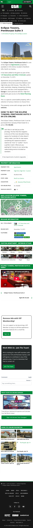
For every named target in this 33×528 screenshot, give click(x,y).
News (12, 490)
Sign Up (6, 334)
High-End (16, 171)
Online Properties (7, 23)
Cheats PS (5, 21)
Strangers (12, 18)
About (3, 520)
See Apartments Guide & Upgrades (15, 157)
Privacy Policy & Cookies (20, 520)
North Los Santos (19, 178)
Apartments (15, 65)
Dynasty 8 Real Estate (24, 182)
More (22, 496)
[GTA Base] (16, 6)
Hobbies (20, 18)
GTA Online (20, 10)
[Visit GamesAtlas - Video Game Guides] (24, 515)
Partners (12, 522)
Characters (13, 15)
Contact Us (9, 520)
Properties (28, 18)
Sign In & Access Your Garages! (17, 417)
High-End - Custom (25, 171)
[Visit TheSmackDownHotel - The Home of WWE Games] (7, 515)
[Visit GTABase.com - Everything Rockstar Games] (15, 515)
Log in (9, 2)
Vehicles (25, 13)
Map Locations (16, 13)
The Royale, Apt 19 (22, 451)
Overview (11, 10)
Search (29, 520)
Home (7, 490)
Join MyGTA (27, 2)
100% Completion (23, 15)
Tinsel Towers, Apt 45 (7, 463)
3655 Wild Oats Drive (23, 439)
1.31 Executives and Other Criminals (13, 75)
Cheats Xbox (14, 21)
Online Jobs (23, 21)
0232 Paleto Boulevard (7, 439)
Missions (4, 18)
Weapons (4, 15)
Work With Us (19, 522)
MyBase (3, 2)
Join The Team (8, 366)
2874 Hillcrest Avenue (7, 451)
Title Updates (5, 13)
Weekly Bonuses (19, 23)
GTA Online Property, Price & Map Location (14, 34)
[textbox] (16, 384)
